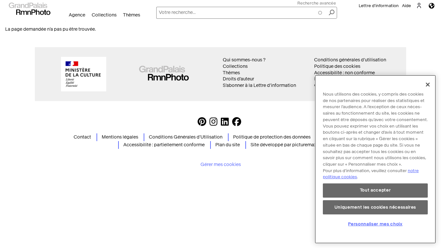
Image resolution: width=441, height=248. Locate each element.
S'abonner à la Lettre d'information (259, 85)
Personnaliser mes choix (375, 224)
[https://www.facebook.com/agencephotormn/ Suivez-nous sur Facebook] (236, 123)
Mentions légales (120, 137)
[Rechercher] (331, 13)
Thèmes (131, 15)
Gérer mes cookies (220, 164)
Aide (406, 6)
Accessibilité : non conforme (344, 72)
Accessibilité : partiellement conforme (164, 144)
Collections (104, 15)
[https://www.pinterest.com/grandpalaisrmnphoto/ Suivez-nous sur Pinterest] (202, 123)
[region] (375, 159)
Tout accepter (375, 190)
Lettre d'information (379, 6)
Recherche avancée (316, 3)
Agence (77, 15)
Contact (82, 137)
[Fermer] (428, 85)
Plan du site (227, 144)
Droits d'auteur (238, 79)
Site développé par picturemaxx (285, 144)
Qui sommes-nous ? (244, 59)
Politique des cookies (337, 66)
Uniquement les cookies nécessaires (375, 207)
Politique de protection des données (272, 137)
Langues (432, 5)
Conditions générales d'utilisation (350, 59)
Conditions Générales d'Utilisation (185, 137)
